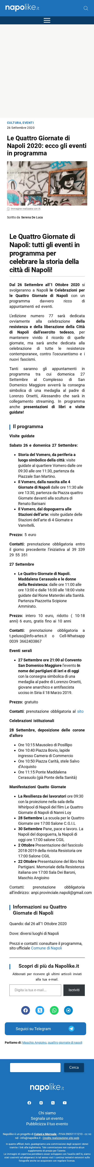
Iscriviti (74, 990)
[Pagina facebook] (30, 1103)
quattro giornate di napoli (65, 1043)
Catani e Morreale (45, 1134)
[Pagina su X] (53, 1103)
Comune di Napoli (47, 948)
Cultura (14, 123)
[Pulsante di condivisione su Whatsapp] (54, 1010)
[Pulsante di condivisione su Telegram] (68, 1010)
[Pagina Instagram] (41, 1103)
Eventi (28, 123)
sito (80, 711)
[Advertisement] (47, 71)
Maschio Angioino (34, 1043)
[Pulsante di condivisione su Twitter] (39, 1010)
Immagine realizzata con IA (25, 208)
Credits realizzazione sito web (61, 1138)
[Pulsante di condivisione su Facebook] (25, 1010)
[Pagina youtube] (64, 1103)
